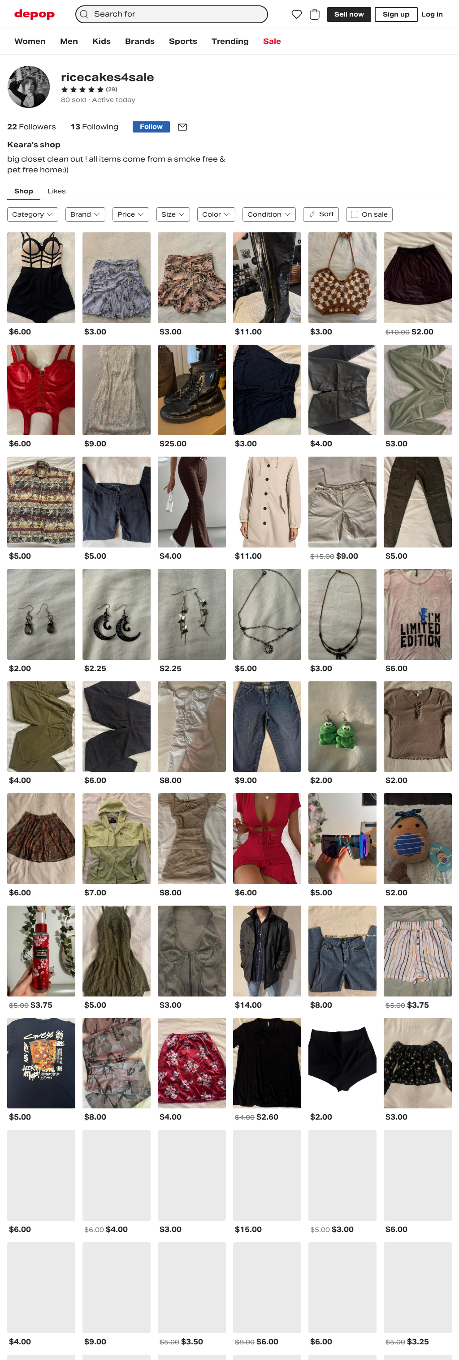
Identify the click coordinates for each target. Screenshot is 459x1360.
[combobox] (171, 14)
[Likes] (297, 14)
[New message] (182, 127)
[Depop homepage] (34, 14)
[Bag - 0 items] (315, 14)
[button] (89, 90)
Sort (326, 214)
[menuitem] (30, 41)
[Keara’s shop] (28, 88)
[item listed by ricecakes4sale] (41, 277)
